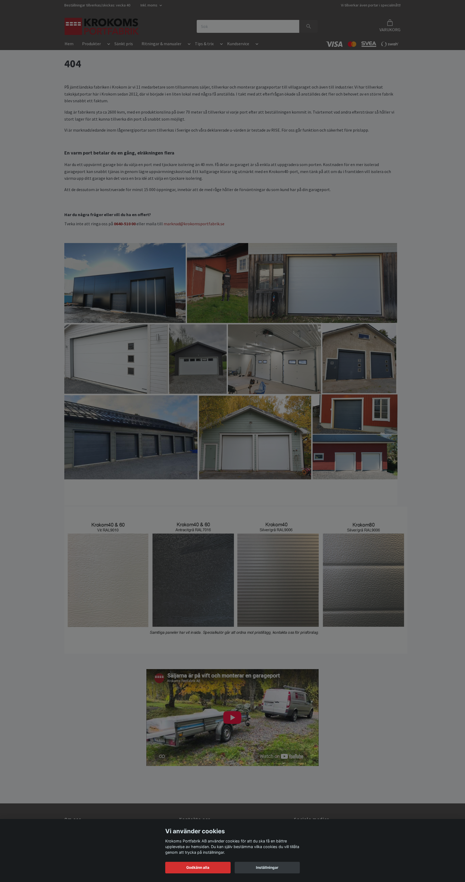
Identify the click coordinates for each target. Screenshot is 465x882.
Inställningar (267, 867)
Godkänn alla (197, 867)
